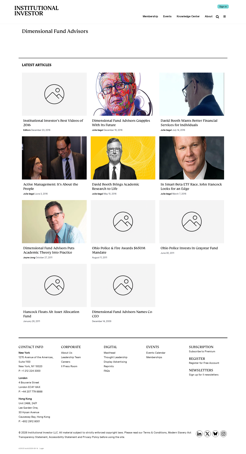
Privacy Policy (91, 437)
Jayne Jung (29, 257)
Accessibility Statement (63, 437)
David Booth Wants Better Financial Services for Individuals (189, 122)
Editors (27, 130)
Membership (150, 16)
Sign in (223, 6)
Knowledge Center (188, 16)
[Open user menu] (225, 15)
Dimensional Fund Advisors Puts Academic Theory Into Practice (48, 250)
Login (41, 448)
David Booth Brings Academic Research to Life (115, 186)
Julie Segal (97, 130)
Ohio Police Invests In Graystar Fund (189, 248)
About (209, 16)
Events (167, 16)
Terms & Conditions (155, 432)
